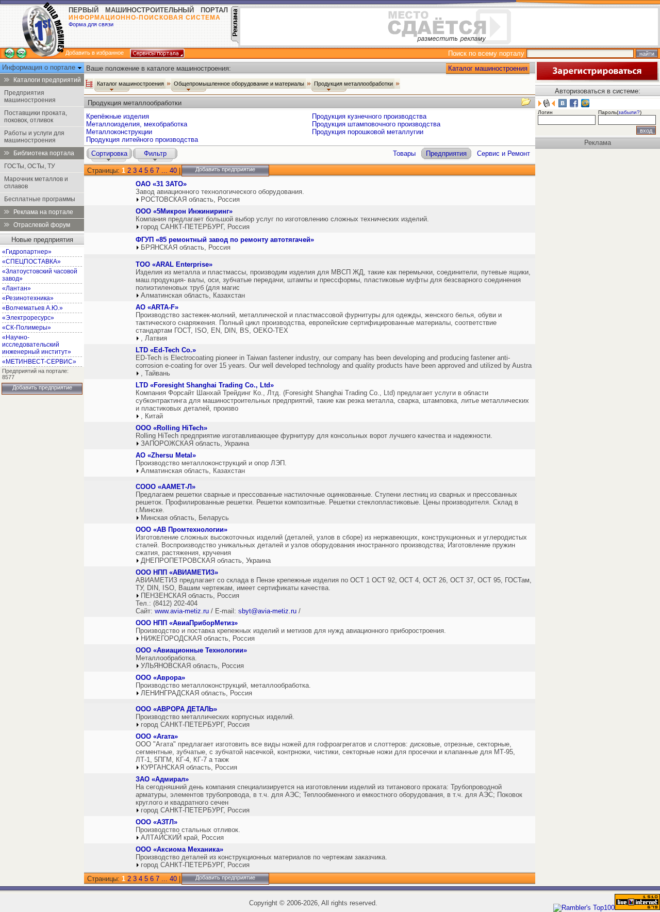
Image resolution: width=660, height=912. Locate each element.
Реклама (597, 142)
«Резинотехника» (28, 298)
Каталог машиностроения (487, 68)
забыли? (629, 112)
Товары (404, 153)
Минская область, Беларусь (185, 518)
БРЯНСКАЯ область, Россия (185, 247)
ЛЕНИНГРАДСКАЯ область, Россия (196, 693)
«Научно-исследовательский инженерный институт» (36, 344)
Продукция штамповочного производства (376, 124)
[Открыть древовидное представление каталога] (89, 83)
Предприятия (446, 153)
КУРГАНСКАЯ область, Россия (189, 767)
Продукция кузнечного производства (369, 116)
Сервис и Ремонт (503, 153)
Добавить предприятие (42, 387)
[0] (108, 194)
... (164, 170)
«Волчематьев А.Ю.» (32, 308)
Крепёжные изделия (117, 116)
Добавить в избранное (94, 53)
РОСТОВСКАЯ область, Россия (190, 199)
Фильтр (155, 153)
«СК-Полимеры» (26, 327)
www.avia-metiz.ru (182, 611)
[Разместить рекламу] (234, 41)
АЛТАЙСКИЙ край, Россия (182, 837)
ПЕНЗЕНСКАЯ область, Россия (190, 595)
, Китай (152, 416)
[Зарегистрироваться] (597, 79)
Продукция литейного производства (142, 139)
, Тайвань (155, 373)
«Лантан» (16, 288)
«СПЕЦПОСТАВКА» (31, 261)
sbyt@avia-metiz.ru (267, 611)
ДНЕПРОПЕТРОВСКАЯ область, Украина (206, 560)
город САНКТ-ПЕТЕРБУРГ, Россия (195, 227)
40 (173, 170)
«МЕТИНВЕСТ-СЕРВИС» (39, 361)
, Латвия (154, 338)
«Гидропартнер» (27, 251)
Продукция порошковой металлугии (367, 132)
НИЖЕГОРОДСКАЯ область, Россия (198, 638)
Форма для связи (91, 24)
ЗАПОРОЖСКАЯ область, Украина (195, 443)
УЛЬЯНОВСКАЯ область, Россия (192, 666)
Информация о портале (39, 67)
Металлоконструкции (119, 132)
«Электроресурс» (28, 317)
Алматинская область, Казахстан (193, 295)
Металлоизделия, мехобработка (136, 124)
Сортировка (109, 153)
